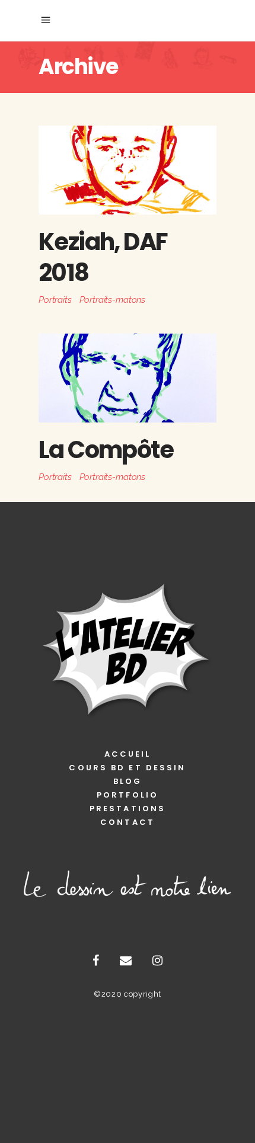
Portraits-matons (112, 299)
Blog (127, 781)
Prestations (127, 808)
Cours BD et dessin (127, 767)
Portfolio (127, 795)
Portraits (55, 299)
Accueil (127, 754)
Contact (127, 822)
